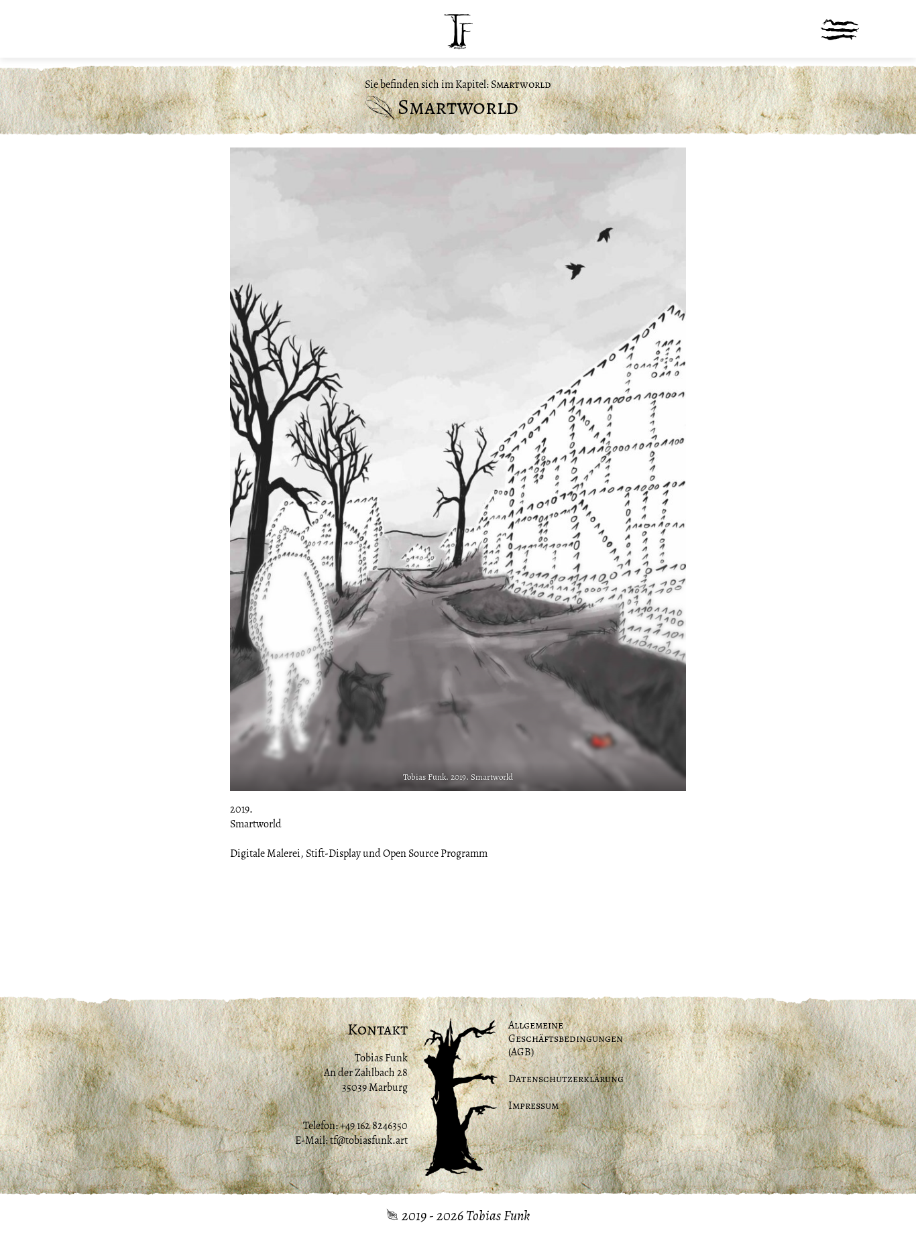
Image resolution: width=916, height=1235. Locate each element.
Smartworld (521, 84)
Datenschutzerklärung (566, 1078)
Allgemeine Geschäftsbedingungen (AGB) (565, 1038)
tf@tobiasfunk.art (369, 1140)
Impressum (533, 1105)
